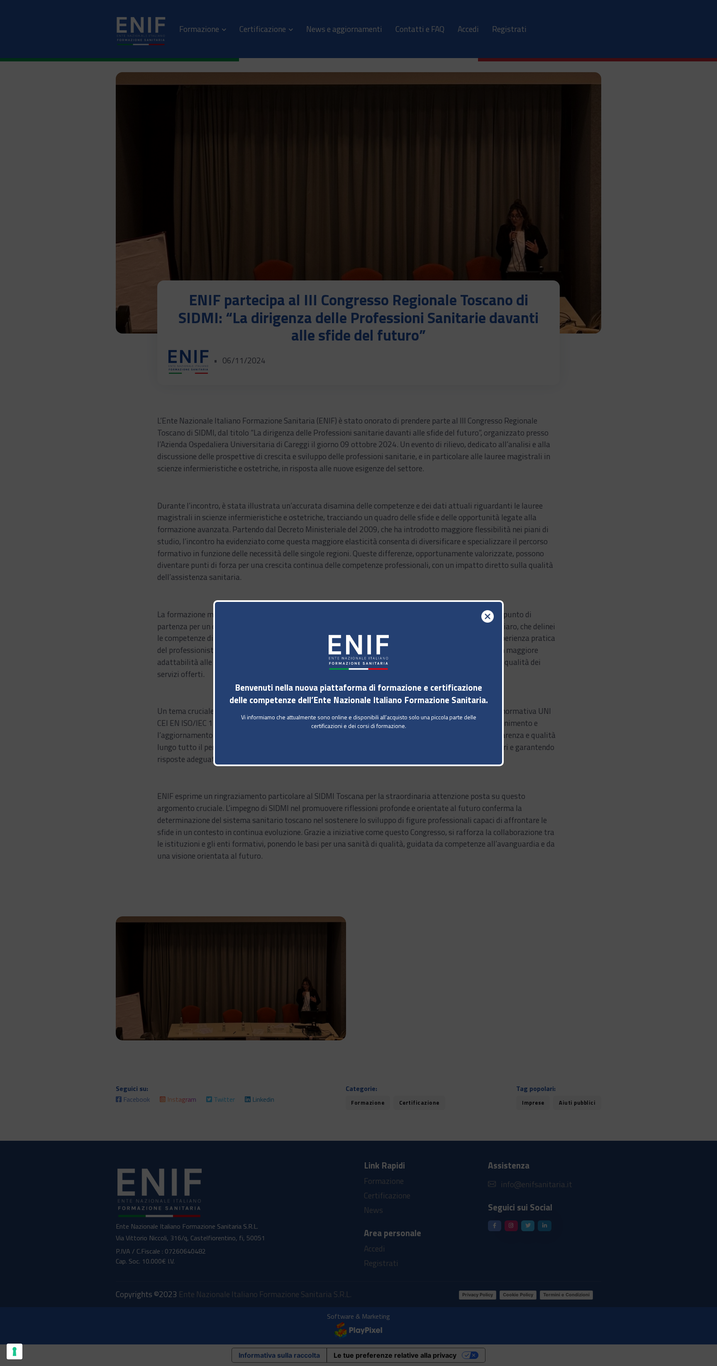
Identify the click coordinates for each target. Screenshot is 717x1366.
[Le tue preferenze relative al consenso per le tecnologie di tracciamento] (14, 1351)
